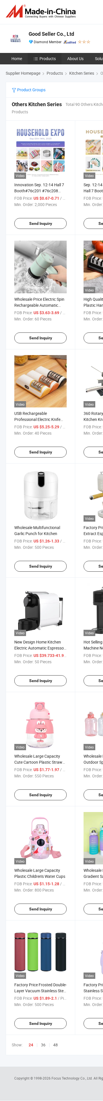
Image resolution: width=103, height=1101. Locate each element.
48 (55, 1044)
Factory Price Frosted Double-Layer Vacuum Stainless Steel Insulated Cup (40, 990)
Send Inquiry (40, 223)
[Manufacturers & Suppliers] (42, 11)
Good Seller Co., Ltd (51, 34)
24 (31, 1045)
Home (16, 58)
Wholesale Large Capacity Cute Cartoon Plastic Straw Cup (38, 762)
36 (43, 1044)
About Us (75, 58)
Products (47, 58)
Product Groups (30, 89)
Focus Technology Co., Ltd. (73, 1078)
